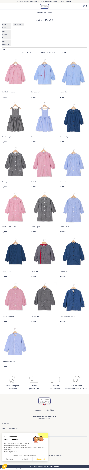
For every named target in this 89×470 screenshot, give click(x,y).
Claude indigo (65, 272)
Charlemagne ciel (8, 361)
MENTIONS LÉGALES (53, 466)
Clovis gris (35, 272)
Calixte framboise (8, 92)
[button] (4, 466)
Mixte (64, 52)
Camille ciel (64, 227)
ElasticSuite (19, 469)
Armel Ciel (64, 92)
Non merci (9, 459)
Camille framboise (9, 227)
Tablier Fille (27, 52)
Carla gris (5, 182)
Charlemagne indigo (68, 317)
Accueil (40, 12)
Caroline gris (7, 137)
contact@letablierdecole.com (76, 388)
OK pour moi (40, 459)
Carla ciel (63, 182)
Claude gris (35, 317)
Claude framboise (9, 317)
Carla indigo (64, 137)
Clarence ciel (36, 92)
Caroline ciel (35, 137)
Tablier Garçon (47, 52)
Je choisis (25, 459)
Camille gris (35, 227)
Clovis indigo (7, 272)
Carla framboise (37, 182)
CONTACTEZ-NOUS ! (65, 1)
